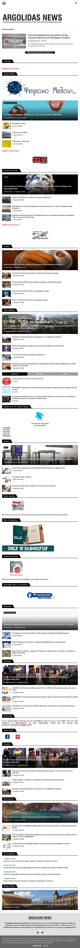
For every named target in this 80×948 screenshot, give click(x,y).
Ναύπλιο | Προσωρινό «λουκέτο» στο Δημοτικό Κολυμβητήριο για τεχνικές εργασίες (39, 642)
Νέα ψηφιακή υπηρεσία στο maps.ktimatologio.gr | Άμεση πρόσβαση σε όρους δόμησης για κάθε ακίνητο (44, 388)
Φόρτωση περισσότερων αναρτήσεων (40, 52)
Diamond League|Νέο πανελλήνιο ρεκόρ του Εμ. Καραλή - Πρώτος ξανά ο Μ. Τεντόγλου (38, 624)
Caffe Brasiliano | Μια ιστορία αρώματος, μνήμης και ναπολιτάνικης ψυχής (37, 282)
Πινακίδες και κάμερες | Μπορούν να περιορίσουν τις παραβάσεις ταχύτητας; (37, 337)
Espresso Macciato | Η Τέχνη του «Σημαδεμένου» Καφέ (30, 291)
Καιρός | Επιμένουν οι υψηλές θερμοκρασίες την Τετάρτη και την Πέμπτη (32, 817)
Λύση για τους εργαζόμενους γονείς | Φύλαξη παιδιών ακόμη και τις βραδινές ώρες (38, 468)
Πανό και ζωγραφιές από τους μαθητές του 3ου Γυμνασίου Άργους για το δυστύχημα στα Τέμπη (49, 36)
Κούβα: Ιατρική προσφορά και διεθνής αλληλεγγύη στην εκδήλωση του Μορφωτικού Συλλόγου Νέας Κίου (36, 678)
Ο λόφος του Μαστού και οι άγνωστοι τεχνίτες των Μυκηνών (31, 197)
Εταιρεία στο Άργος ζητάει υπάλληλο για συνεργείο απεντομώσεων (34, 486)
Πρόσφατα (40, 374)
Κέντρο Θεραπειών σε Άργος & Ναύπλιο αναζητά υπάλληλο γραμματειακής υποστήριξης (38, 459)
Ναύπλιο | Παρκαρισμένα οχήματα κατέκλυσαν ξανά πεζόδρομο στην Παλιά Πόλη (38, 346)
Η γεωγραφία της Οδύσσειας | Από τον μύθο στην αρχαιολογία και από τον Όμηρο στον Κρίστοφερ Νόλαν (37, 187)
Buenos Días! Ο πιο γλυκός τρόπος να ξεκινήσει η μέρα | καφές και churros (33, 264)
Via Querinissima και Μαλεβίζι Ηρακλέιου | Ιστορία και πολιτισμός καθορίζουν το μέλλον (41, 844)
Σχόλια (65, 374)
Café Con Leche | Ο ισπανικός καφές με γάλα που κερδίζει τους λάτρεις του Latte (30, 861)
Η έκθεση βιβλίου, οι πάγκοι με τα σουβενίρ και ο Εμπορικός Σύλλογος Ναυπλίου (38, 780)
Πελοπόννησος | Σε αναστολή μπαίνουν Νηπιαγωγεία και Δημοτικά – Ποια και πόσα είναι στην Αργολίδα (42, 772)
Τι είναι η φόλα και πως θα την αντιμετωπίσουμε (27, 379)
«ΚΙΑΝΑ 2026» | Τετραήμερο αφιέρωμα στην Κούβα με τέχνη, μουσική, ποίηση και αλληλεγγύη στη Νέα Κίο (45, 698)
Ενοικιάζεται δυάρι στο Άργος (21, 477)
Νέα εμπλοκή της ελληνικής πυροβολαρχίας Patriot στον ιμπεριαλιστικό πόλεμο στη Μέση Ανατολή (36, 868)
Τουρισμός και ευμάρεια (20, 132)
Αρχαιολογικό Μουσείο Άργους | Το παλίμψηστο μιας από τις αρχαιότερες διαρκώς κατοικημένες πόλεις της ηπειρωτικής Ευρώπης (43, 216)
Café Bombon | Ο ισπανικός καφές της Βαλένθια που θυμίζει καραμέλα (35, 273)
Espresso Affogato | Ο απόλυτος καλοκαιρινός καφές (30, 300)
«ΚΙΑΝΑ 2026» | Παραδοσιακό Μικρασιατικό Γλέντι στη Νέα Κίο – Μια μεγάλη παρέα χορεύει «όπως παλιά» (44, 689)
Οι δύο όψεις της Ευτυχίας (20, 141)
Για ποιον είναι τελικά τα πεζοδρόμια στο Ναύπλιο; (28, 355)
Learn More (36, 946)
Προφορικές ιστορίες (19, 123)
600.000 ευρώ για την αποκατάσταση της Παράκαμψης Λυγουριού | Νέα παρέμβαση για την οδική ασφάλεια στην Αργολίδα (44, 365)
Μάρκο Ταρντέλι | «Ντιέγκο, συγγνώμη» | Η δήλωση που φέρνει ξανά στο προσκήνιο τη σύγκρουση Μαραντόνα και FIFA (43, 652)
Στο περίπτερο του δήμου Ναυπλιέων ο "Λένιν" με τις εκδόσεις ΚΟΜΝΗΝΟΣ (33, 115)
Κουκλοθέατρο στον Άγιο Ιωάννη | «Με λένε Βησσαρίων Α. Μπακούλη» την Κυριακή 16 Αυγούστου (43, 706)
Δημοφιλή (15, 374)
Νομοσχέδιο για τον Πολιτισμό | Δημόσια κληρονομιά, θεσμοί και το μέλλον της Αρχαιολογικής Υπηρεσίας (42, 207)
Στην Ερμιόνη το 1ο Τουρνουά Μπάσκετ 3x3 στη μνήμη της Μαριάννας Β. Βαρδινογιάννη (40, 633)
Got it (46, 946)
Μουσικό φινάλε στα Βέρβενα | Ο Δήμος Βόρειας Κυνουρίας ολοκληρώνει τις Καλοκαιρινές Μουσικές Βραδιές (44, 827)
